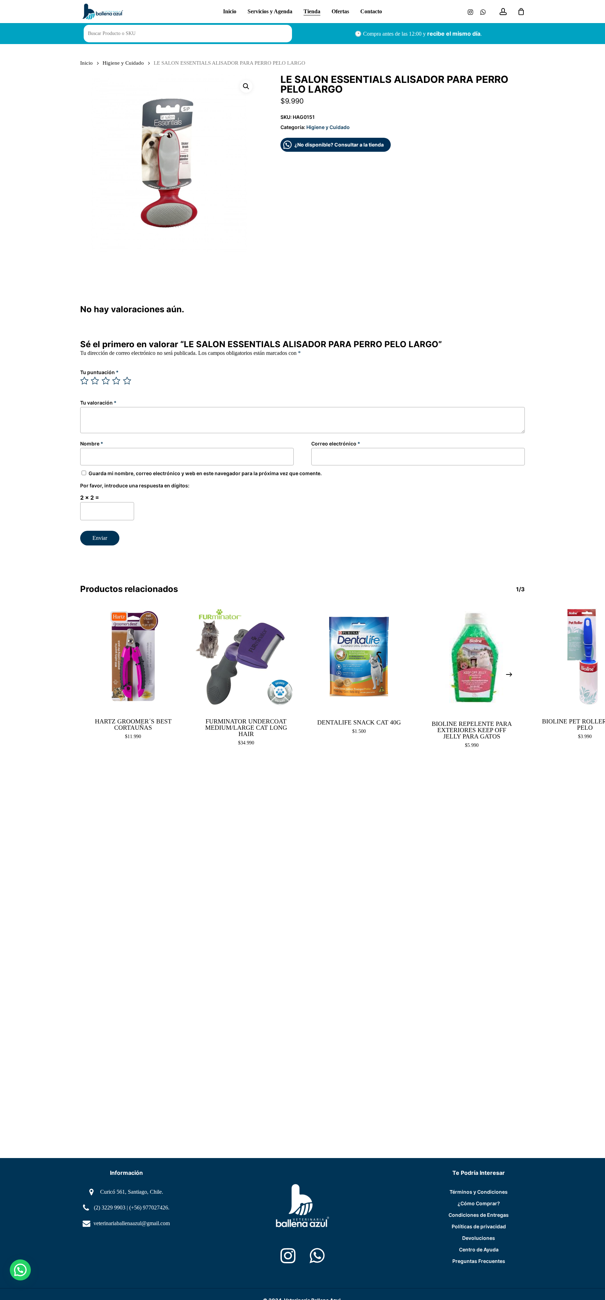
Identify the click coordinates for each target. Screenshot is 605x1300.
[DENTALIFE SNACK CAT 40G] (359, 657)
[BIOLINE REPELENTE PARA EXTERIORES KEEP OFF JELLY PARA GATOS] (472, 658)
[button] (246, 86)
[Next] (509, 674)
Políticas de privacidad (479, 1226)
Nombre (91, 444)
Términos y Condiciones (479, 1192)
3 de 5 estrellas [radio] (106, 381)
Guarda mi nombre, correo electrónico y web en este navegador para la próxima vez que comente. (205, 473)
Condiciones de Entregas (478, 1215)
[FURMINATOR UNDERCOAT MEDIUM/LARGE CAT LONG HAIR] (246, 657)
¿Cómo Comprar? (479, 1203)
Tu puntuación (99, 372)
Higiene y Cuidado (123, 63)
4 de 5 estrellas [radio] (116, 381)
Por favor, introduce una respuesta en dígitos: (134, 485)
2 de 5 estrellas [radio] (95, 381)
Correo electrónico (335, 444)
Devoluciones (478, 1238)
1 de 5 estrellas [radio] (84, 381)
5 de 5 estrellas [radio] (127, 381)
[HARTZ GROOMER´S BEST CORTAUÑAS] (133, 657)
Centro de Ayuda (479, 1249)
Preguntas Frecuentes (478, 1261)
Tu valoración (98, 403)
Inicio (86, 63)
